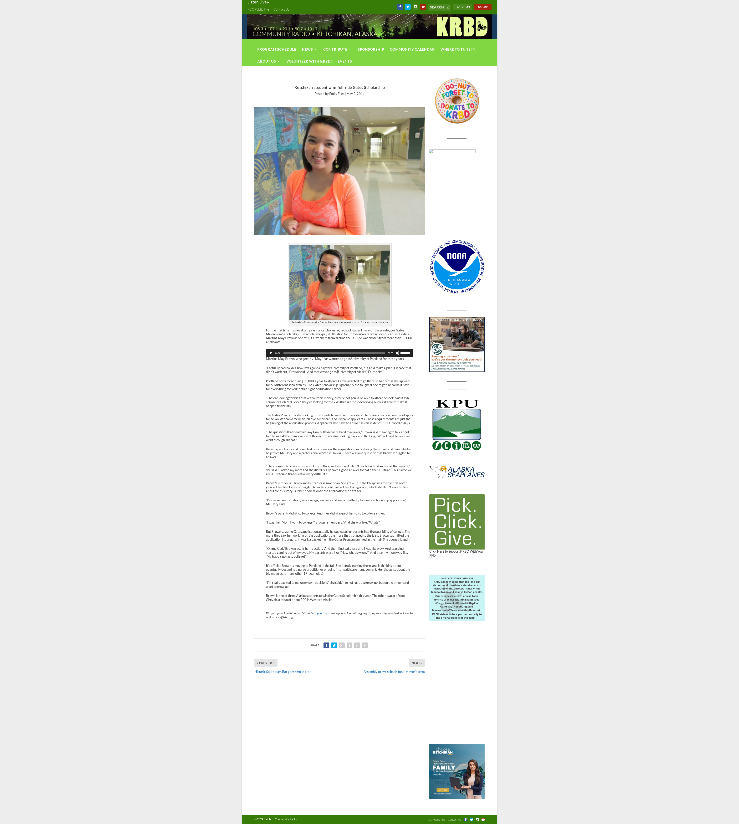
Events (345, 61)
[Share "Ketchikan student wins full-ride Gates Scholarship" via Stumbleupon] (365, 645)
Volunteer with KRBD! (309, 61)
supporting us (322, 613)
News (307, 49)
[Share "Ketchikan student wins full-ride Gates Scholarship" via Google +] (342, 645)
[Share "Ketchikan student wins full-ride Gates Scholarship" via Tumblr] (349, 645)
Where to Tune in (458, 49)
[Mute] (397, 353)
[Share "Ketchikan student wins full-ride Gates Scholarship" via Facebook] (326, 645)
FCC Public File (258, 9)
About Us (266, 61)
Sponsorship (371, 49)
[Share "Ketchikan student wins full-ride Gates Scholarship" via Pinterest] (357, 645)
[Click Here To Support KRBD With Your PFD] (457, 522)
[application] (339, 353)
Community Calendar (412, 49)
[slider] (405, 352)
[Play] (271, 353)
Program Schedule (276, 49)
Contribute (335, 49)
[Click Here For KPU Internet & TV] (457, 424)
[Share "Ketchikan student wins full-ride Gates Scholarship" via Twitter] (334, 645)
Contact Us (281, 9)
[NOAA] (457, 266)
